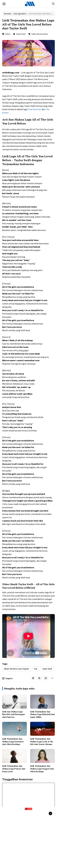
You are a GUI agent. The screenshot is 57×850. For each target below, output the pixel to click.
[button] (53, 4)
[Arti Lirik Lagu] (30, 4)
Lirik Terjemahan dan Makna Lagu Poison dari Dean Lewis (13, 769)
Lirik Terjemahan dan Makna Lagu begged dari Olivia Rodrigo (42, 769)
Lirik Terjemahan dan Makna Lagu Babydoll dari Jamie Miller (42, 714)
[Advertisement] (28, 829)
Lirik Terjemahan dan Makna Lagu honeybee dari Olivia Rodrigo (13, 741)
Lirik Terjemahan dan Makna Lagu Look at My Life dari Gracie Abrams (41, 741)
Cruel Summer (34, 109)
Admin (7, 34)
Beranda (7, 13)
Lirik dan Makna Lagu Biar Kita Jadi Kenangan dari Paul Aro (13, 714)
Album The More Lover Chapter (16, 669)
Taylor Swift (47, 669)
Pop (35, 669)
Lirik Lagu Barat (20, 13)
